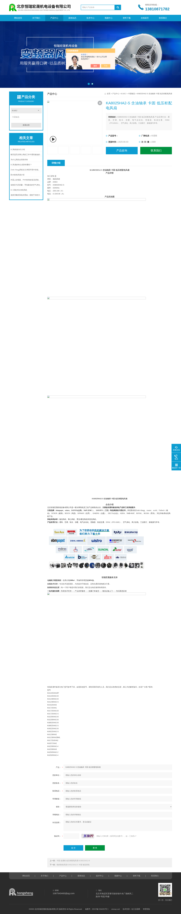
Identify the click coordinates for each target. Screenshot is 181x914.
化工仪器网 (135, 909)
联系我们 (163, 18)
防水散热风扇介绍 (17, 175)
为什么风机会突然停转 (19, 160)
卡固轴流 (15, 117)
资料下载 (127, 18)
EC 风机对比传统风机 (19, 190)
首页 (108, 94)
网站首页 (18, 18)
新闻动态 (72, 18)
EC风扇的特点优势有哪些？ (21, 165)
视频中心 (109, 18)
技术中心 (90, 18)
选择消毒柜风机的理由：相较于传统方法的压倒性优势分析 (26, 195)
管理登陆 (146, 909)
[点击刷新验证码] (88, 836)
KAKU (14, 110)
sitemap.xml (115, 909)
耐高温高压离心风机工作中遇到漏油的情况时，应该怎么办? (26, 155)
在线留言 (145, 18)
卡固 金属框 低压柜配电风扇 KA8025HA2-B (73, 861)
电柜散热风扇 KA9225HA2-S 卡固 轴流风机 (73, 865)
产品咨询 (121, 150)
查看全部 (26, 125)
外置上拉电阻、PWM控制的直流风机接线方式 (26, 180)
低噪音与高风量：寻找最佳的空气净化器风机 (26, 185)
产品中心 (54, 18)
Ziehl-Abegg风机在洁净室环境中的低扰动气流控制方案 (26, 170)
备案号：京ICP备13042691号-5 (96, 909)
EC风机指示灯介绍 (18, 149)
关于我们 (36, 18)
